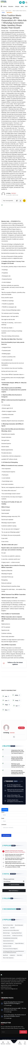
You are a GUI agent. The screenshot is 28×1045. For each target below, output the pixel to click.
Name (2, 812)
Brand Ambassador (19, 925)
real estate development (8, 943)
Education (10, 6)
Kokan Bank (19, 955)
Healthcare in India (7, 946)
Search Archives (14, 884)
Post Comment (6, 835)
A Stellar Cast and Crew (17, 935)
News (22, 6)
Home (2, 10)
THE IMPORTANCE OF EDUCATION (10, 938)
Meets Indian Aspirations (8, 957)
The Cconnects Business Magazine (10, 948)
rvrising (6, 732)
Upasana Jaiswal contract (8, 940)
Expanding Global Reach (17, 933)
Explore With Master (19, 943)
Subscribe (23, 1032)
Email (2, 818)
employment (12, 955)
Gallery (5, 6)
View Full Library (14, 890)
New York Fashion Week (8, 925)
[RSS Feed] (14, 737)
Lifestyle (17, 6)
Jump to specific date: (9, 879)
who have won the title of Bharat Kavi (11, 930)
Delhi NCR (12, 927)
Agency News (8, 10)
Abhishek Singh (6, 933)
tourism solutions (6, 935)
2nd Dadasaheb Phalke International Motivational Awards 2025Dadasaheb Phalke (13, 952)
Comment (3, 824)
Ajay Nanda (5, 955)
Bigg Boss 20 (5, 927)
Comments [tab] (4, 809)
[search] (26, 2)
